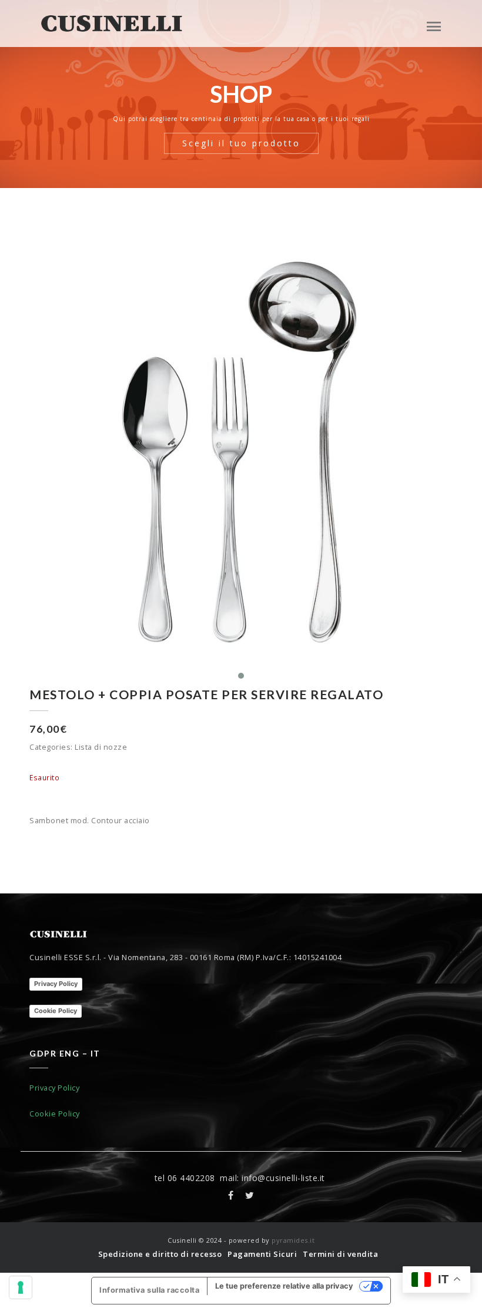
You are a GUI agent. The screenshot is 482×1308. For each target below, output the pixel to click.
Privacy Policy (56, 984)
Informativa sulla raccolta (149, 1290)
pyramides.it (293, 1240)
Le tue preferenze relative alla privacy (284, 1286)
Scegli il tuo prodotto (241, 143)
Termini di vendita (340, 1254)
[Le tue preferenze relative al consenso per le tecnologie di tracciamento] (20, 1287)
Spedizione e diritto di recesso (160, 1254)
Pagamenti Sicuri (262, 1254)
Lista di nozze (101, 747)
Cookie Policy (55, 1011)
